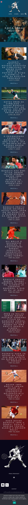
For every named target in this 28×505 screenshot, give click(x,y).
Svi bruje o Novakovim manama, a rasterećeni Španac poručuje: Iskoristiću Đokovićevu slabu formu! (14, 249)
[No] (26, 499)
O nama (16, 14)
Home (10, 14)
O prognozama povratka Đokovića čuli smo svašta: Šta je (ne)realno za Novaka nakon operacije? (14, 142)
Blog (22, 14)
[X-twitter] (7, 485)
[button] (25, 14)
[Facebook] (2, 485)
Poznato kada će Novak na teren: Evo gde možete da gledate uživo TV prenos (14, 357)
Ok (14, 502)
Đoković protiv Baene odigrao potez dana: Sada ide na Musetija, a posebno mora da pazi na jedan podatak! (14, 212)
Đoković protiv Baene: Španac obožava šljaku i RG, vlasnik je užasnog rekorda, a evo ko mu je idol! (14, 285)
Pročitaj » (14, 83)
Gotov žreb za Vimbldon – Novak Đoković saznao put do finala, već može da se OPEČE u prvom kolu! (14, 107)
